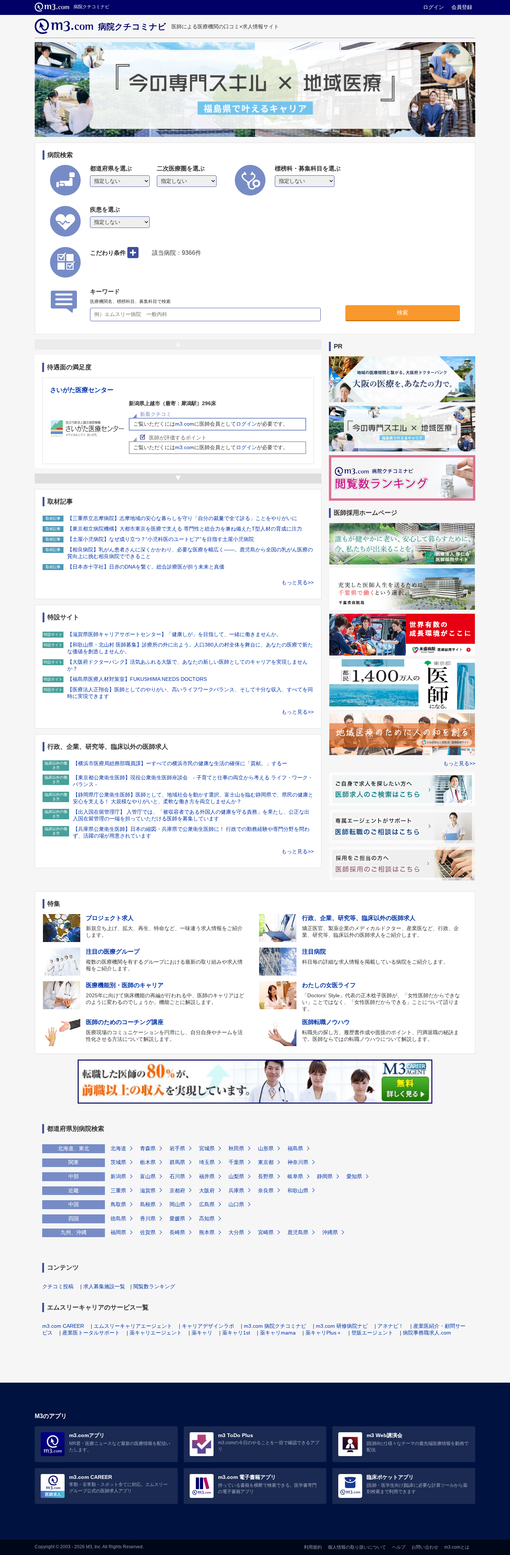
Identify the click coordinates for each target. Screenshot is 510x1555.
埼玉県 (207, 1162)
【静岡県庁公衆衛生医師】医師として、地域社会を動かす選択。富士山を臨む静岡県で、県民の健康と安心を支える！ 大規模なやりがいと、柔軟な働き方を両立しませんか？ (193, 798)
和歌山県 (297, 1190)
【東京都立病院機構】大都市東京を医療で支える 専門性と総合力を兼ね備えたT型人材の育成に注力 (184, 529)
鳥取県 (118, 1204)
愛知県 (354, 1176)
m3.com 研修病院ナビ (342, 1326)
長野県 (266, 1176)
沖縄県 (330, 1232)
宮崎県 (266, 1232)
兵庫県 (236, 1190)
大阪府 (207, 1190)
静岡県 (325, 1176)
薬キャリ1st (236, 1333)
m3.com (184, 424)
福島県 (295, 1148)
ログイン (433, 7)
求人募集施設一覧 (104, 1286)
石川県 (177, 1176)
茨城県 (118, 1162)
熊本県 (207, 1232)
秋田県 (236, 1148)
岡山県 (177, 1204)
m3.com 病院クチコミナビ (275, 1326)
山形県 (266, 1148)
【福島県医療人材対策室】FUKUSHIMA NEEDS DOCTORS (137, 679)
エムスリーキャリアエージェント (133, 1326)
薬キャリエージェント (156, 1333)
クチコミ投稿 (58, 1286)
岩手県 (177, 1148)
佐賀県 (148, 1232)
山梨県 (236, 1176)
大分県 (236, 1232)
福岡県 (118, 1232)
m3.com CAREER (63, 1326)
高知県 (207, 1218)
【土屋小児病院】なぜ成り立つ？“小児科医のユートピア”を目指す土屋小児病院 (160, 539)
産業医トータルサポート (91, 1333)
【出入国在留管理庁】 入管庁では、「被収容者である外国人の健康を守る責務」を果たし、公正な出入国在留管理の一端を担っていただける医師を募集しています (191, 815)
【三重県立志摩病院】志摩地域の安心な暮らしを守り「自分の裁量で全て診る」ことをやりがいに (182, 518)
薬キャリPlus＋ (323, 1333)
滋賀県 (148, 1190)
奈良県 (266, 1190)
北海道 (118, 1148)
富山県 (148, 1176)
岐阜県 (295, 1176)
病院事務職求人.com (427, 1333)
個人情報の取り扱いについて (357, 1547)
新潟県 (118, 1176)
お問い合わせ (424, 1547)
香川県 (148, 1218)
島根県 (148, 1204)
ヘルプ (398, 1547)
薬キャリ (202, 1333)
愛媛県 (177, 1218)
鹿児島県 (297, 1232)
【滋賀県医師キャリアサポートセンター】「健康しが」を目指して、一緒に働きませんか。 (174, 634)
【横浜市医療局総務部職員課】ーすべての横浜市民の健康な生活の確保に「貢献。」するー (180, 763)
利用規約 (313, 1547)
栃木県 (148, 1162)
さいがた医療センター (81, 390)
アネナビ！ (390, 1326)
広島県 (207, 1204)
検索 (402, 312)
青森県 (148, 1148)
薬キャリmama (278, 1333)
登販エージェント (372, 1333)
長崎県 (177, 1232)
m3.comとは (456, 1547)
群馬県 (177, 1162)
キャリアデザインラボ (208, 1326)
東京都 (266, 1162)
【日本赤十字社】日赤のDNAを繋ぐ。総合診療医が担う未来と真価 (145, 567)
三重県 (118, 1190)
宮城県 (207, 1148)
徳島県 (118, 1218)
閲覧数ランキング (154, 1286)
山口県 (236, 1204)
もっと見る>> (298, 582)
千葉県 (236, 1162)
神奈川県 (297, 1162)
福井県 (207, 1176)
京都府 (177, 1190)
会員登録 (461, 7)
